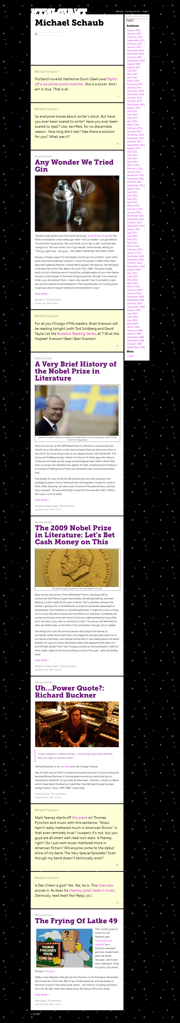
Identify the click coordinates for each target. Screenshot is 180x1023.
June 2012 (132, 195)
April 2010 (132, 283)
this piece (79, 817)
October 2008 (134, 343)
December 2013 (135, 134)
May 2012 (132, 198)
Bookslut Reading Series (76, 333)
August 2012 (133, 188)
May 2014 (132, 117)
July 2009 (132, 313)
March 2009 (133, 327)
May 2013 (132, 158)
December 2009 (135, 296)
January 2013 (134, 171)
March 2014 (133, 124)
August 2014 (133, 107)
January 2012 (134, 212)
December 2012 (135, 175)
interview (65, 766)
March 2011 (133, 246)
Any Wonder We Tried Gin (74, 165)
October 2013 (134, 141)
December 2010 (135, 256)
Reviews (119, 11)
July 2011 (132, 232)
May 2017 (132, 74)
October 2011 (134, 222)
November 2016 (135, 94)
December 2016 (135, 90)
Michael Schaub (46, 71)
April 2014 (132, 121)
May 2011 (132, 239)
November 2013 (135, 138)
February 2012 (135, 209)
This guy (48, 971)
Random (39, 299)
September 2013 (136, 144)
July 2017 (132, 70)
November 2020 (135, 53)
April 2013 (132, 161)
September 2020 (136, 60)
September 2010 (136, 266)
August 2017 (133, 67)
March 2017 (133, 80)
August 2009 (133, 310)
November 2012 (135, 178)
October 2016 (134, 97)
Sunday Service (133, 11)
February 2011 (135, 249)
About (145, 11)
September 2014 (136, 104)
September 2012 (136, 185)
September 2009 (136, 306)
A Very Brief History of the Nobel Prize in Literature (76, 371)
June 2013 (132, 155)
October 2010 (134, 262)
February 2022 (135, 37)
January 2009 (134, 333)
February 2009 (135, 330)
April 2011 (132, 242)
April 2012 (132, 202)
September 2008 (136, 347)
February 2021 (135, 43)
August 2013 (133, 148)
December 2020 (135, 50)
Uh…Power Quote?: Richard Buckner (69, 691)
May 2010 (132, 279)
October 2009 (134, 303)
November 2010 (135, 259)
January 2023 (134, 33)
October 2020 (134, 57)
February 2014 (135, 128)
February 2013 (135, 168)
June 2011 (132, 235)
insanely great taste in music (92, 890)
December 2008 (135, 337)
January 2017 (134, 87)
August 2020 (133, 63)
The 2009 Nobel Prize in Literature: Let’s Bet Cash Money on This (75, 535)
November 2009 (135, 300)
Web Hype (52, 506)
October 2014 (134, 101)
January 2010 (134, 293)
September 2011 (136, 225)
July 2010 (132, 273)
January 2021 (134, 47)
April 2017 (132, 77)
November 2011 (135, 219)
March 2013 (133, 165)
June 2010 (132, 276)
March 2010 (133, 286)
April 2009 (132, 323)
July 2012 (132, 192)
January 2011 (134, 252)
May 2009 (132, 320)
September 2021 (136, 40)
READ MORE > (42, 293)
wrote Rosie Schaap (97, 235)
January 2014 (134, 131)
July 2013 (132, 151)
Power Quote (42, 793)
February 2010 (135, 289)
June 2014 (132, 114)
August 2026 (133, 30)
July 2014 (132, 111)
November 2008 (135, 340)
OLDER (35, 1014)
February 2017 (135, 84)
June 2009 (132, 316)
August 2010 (133, 269)
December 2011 (135, 215)
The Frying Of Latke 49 (76, 921)
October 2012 (134, 182)
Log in (130, 355)
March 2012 (133, 205)
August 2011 (133, 229)
